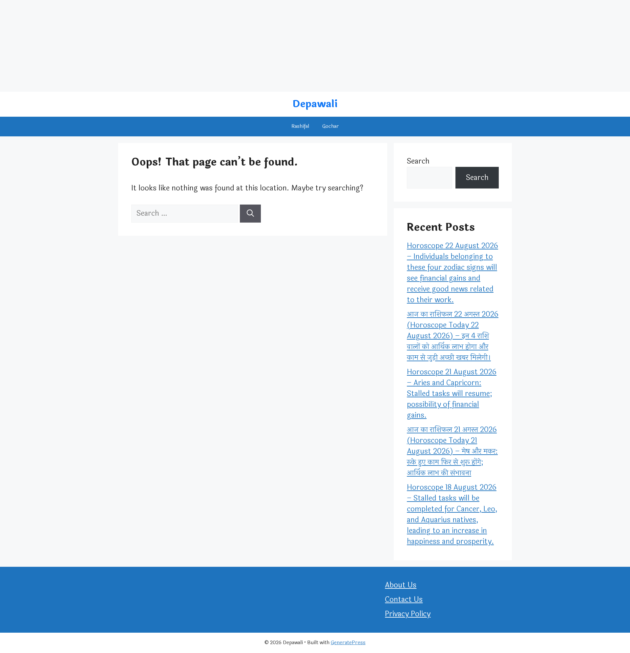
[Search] (250, 214)
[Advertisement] (197, 46)
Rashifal (300, 126)
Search (418, 161)
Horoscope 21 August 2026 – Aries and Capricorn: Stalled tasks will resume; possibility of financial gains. (451, 393)
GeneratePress (348, 642)
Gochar (330, 126)
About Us (400, 585)
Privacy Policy (407, 614)
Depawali (315, 104)
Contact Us (404, 599)
